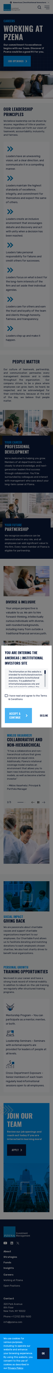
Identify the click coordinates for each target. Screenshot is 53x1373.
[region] (27, 678)
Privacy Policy (15, 1368)
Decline (44, 715)
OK (43, 1353)
